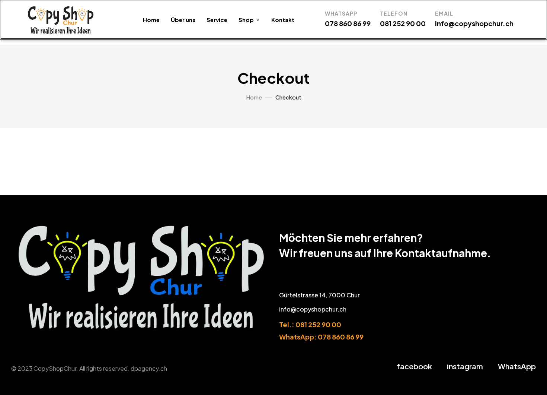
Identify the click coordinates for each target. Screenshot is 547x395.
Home (151, 19)
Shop (246, 19)
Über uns (183, 19)
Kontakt (282, 19)
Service (217, 19)
